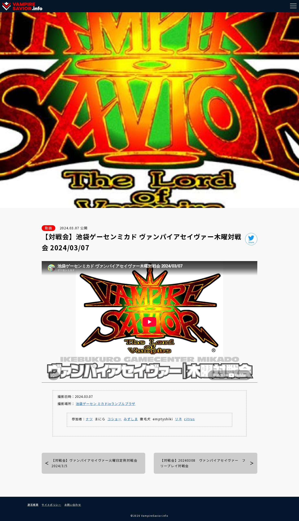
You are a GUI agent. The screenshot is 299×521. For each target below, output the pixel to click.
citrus (189, 418)
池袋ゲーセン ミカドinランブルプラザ (105, 403)
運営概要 (32, 504)
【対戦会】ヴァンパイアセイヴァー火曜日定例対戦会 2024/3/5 (96, 463)
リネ (178, 418)
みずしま (131, 418)
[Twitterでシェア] (251, 239)
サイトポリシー (51, 504)
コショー (114, 418)
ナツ (89, 418)
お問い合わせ (72, 504)
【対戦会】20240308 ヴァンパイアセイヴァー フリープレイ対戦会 (203, 463)
